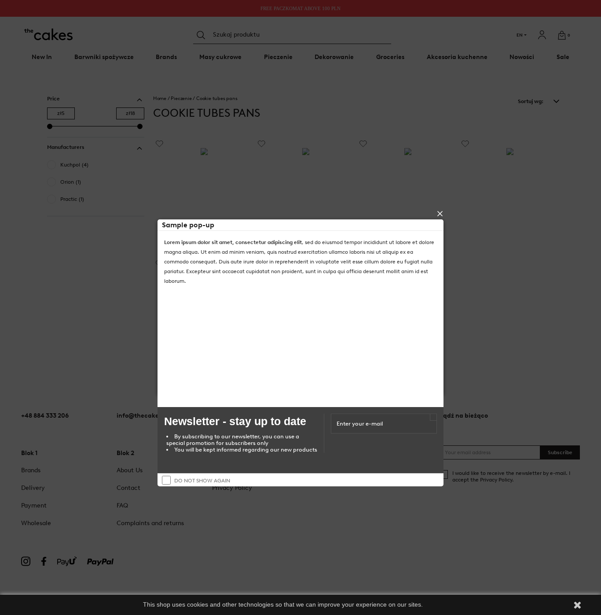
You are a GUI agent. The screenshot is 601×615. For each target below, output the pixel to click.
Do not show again (202, 481)
